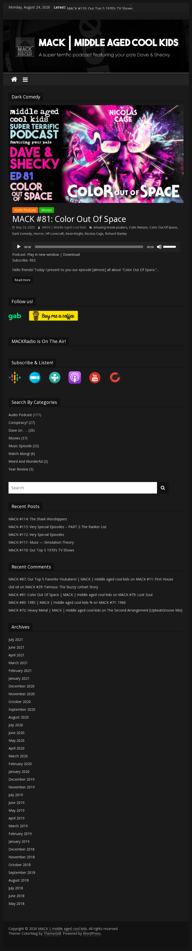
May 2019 (16, 810)
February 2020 (20, 763)
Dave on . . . (18, 430)
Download (71, 254)
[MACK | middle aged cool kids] (96, 22)
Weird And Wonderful (25, 461)
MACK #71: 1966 (112, 602)
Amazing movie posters (110, 227)
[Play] (18, 246)
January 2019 (19, 841)
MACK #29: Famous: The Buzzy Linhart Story (61, 586)
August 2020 (18, 717)
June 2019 (16, 802)
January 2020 (19, 771)
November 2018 (21, 857)
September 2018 (21, 872)
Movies (47, 210)
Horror (39, 233)
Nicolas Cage (94, 233)
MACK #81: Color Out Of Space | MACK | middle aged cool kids (60, 594)
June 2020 (16, 732)
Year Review (18, 469)
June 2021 (16, 647)
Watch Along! (19, 453)
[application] (96, 247)
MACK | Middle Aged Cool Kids (64, 227)
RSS (33, 260)
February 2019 (20, 833)
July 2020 (15, 725)
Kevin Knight (74, 233)
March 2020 (18, 756)
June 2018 (16, 895)
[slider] (170, 246)
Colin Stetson (138, 227)
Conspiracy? (18, 422)
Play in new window (43, 254)
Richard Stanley (116, 233)
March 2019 (18, 825)
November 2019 (21, 787)
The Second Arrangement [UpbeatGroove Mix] (144, 610)
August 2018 (18, 880)
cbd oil (13, 586)
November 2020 (21, 693)
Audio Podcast (25, 210)
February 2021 (20, 670)
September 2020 (21, 709)
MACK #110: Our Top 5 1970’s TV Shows (41, 550)
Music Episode (20, 445)
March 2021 (18, 662)
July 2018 (15, 888)
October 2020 (19, 701)
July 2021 (15, 639)
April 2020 (16, 748)
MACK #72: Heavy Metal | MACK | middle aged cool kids (54, 610)
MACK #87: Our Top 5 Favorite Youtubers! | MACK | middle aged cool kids (69, 579)
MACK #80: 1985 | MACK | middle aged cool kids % (50, 602)
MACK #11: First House (154, 579)
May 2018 (16, 903)
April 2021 (16, 655)
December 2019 (21, 779)
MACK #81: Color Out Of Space (69, 218)
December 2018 (21, 849)
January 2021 (19, 678)
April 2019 (16, 818)
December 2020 (21, 686)
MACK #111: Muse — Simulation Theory (99, 7)
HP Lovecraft (55, 233)
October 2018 (19, 864)
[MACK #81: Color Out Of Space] (96, 108)
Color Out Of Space (163, 227)
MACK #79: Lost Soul (135, 594)
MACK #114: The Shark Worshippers (37, 519)
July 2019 (15, 794)
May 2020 (16, 740)
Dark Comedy (22, 233)
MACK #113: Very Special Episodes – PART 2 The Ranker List (57, 526)
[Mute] (159, 246)
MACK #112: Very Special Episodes (36, 534)
